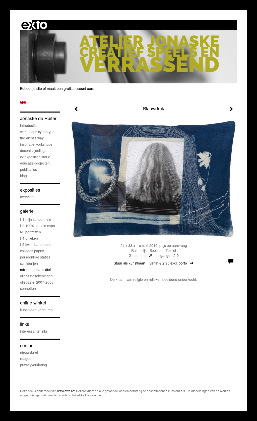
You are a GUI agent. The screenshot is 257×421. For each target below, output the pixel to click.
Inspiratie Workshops (36, 144)
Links (24, 324)
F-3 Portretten (30, 231)
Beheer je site (31, 88)
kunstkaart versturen (36, 309)
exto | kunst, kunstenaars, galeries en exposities (34, 25)
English (23, 102)
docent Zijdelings (33, 150)
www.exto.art (66, 391)
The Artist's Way (32, 137)
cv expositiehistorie (35, 156)
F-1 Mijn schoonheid (35, 219)
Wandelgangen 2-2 (164, 255)
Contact (27, 345)
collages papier (32, 250)
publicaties (28, 169)
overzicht (27, 196)
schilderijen (29, 263)
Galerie (27, 211)
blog (23, 175)
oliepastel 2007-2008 (36, 282)
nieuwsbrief (29, 352)
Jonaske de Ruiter (38, 118)
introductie (28, 125)
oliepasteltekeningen (36, 275)
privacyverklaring (33, 364)
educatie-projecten (35, 163)
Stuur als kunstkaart (150, 263)
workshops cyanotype (37, 131)
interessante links (34, 331)
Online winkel (33, 302)
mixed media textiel (35, 269)
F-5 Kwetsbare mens (35, 244)
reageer (26, 358)
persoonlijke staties (35, 256)
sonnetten (28, 288)
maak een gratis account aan (70, 88)
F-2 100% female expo (37, 225)
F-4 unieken (29, 238)
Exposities (30, 190)
